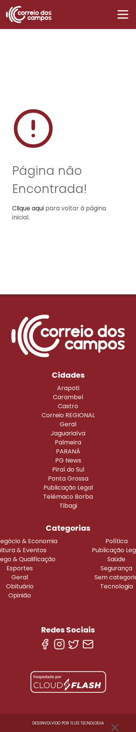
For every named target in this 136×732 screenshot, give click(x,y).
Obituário (20, 586)
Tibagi (68, 505)
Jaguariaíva (68, 433)
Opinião (19, 595)
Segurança (116, 568)
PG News (68, 460)
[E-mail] (88, 644)
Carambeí (68, 397)
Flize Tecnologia (87, 723)
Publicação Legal (68, 487)
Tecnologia (116, 586)
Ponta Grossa (68, 478)
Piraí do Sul (68, 469)
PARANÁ (68, 451)
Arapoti (68, 388)
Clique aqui (28, 208)
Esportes (19, 568)
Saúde (116, 559)
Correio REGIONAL (68, 415)
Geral (68, 424)
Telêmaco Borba (68, 496)
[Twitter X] (73, 644)
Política (116, 541)
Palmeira (68, 442)
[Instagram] (59, 644)
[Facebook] (45, 644)
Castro (68, 406)
